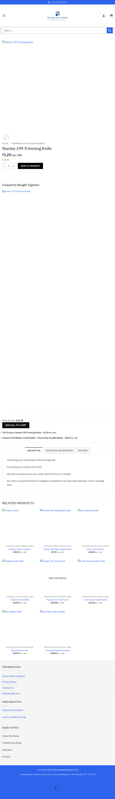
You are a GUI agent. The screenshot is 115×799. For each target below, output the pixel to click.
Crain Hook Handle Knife (95, 599)
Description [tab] (34, 450)
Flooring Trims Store (12, 710)
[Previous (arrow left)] (3, 794)
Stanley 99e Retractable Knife (57, 549)
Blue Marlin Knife (19, 650)
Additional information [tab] (59, 450)
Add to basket (30, 165)
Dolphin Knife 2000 (19, 599)
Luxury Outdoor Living (14, 716)
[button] (4, 15)
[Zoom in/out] (3, 781)
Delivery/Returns (11, 693)
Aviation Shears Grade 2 (20, 549)
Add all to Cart (16, 425)
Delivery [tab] (83, 450)
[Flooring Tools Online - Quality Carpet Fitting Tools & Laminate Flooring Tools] (57, 15)
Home (5, 143)
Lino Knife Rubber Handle (57, 650)
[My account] (103, 15)
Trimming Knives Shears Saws (28, 143)
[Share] (20, 781)
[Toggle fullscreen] (12, 781)
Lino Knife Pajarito (95, 549)
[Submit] (110, 30)
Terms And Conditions (13, 676)
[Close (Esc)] (29, 781)
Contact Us (8, 687)
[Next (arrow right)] (12, 794)
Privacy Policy (9, 681)
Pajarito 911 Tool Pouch (57, 599)
